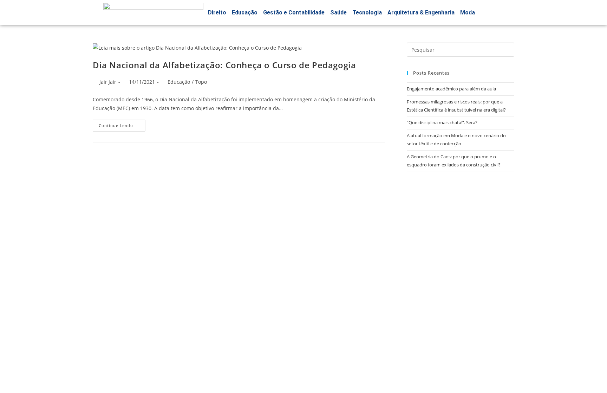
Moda (467, 12)
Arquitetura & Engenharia (421, 12)
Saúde (338, 12)
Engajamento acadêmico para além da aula (451, 88)
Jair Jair (107, 81)
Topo (201, 81)
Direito (217, 12)
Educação (244, 12)
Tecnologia (367, 12)
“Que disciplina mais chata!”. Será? (442, 122)
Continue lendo (122, 124)
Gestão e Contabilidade (294, 12)
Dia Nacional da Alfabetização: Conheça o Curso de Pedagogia (224, 65)
